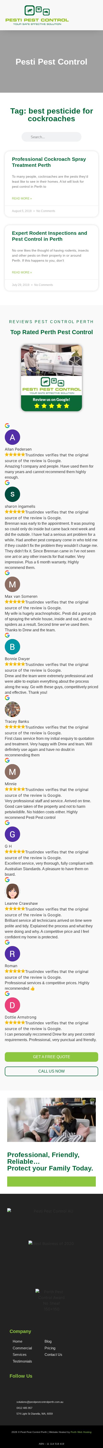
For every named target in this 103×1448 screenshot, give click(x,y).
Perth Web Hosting (81, 1432)
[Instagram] (27, 1386)
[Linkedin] (35, 1386)
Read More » (22, 198)
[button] (95, 20)
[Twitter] (19, 1386)
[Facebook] (12, 1386)
